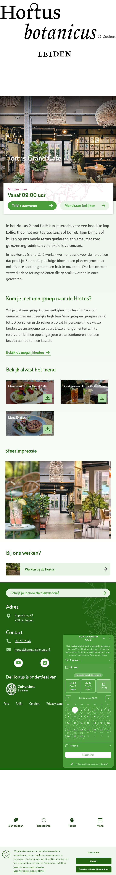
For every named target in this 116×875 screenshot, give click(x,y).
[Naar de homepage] (48, 36)
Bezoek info (44, 825)
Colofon (34, 703)
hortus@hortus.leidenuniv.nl (32, 649)
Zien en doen (15, 825)
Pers (6, 703)
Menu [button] (100, 825)
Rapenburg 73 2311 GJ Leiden (24, 618)
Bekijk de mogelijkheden (25, 352)
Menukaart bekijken (79, 205)
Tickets (72, 825)
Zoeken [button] (109, 36)
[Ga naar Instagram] (44, 663)
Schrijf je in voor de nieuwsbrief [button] (34, 593)
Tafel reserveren (24, 205)
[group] (22, 500)
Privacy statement (57, 703)
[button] (21, 689)
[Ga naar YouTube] (18, 663)
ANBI (19, 703)
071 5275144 (23, 641)
